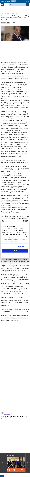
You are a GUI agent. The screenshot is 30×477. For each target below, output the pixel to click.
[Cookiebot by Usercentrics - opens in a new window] (21, 221)
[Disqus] (15, 430)
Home (2, 11)
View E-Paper (13, 1)
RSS (28, 1)
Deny (15, 255)
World (6, 11)
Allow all (15, 250)
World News (10, 11)
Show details (21, 246)
